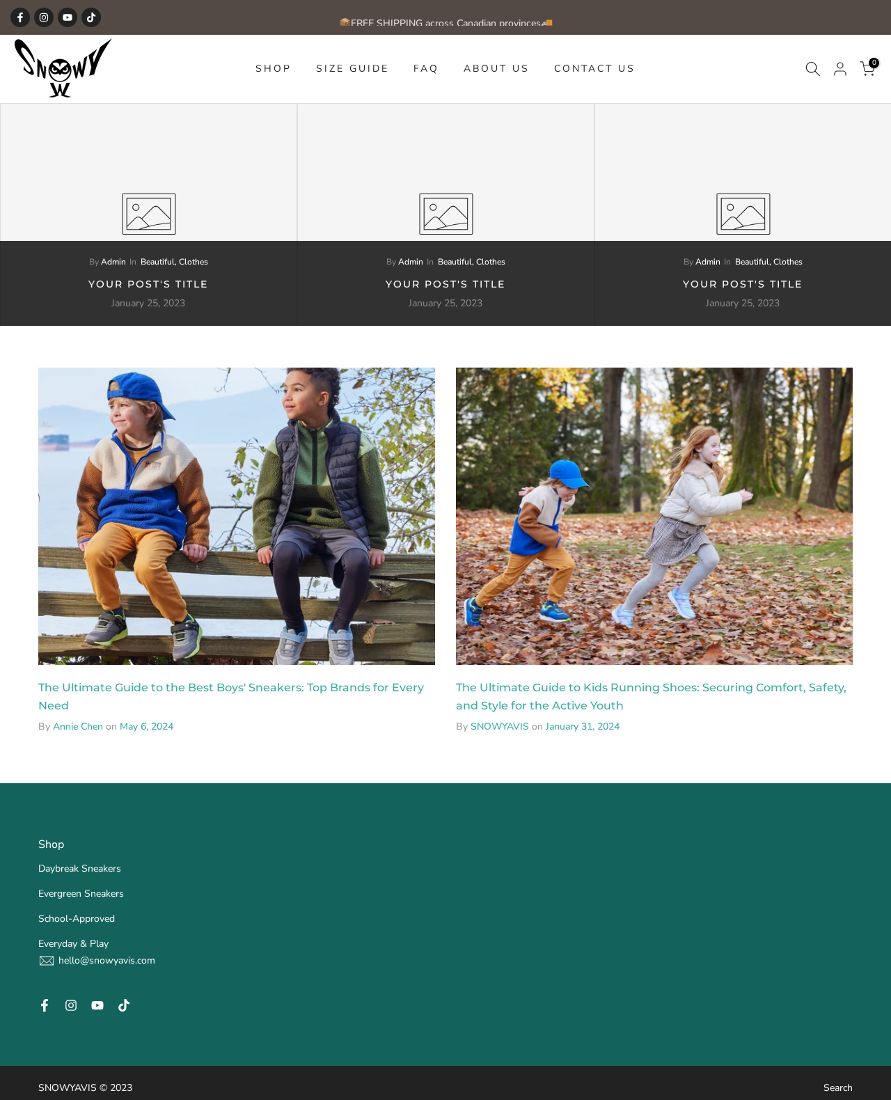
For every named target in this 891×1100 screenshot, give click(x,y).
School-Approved (76, 918)
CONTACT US (595, 68)
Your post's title (148, 284)
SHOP (273, 68)
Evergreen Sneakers (81, 893)
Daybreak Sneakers (79, 868)
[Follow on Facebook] (20, 17)
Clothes (193, 261)
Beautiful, (160, 261)
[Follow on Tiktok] (91, 17)
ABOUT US (497, 68)
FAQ (426, 68)
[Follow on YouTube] (67, 17)
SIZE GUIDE (352, 68)
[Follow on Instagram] (44, 17)
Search (838, 1087)
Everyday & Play (73, 943)
